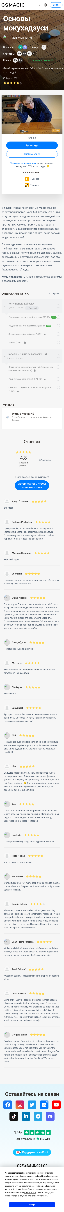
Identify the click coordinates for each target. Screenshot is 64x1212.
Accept (32, 1205)
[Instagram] (20, 1104)
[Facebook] (7, 1104)
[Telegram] (38, 1116)
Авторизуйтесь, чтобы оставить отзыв (32, 485)
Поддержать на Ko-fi (35, 1152)
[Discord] (50, 1116)
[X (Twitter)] (32, 1104)
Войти (56, 5)
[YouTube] (56, 1104)
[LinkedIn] (26, 1116)
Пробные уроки (32, 154)
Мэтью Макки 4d (23, 413)
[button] (45, 5)
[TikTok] (13, 1116)
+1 (34, 53)
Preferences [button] (42, 1196)
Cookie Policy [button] (30, 1192)
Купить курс (32, 145)
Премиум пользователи (23, 163)
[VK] (44, 1104)
